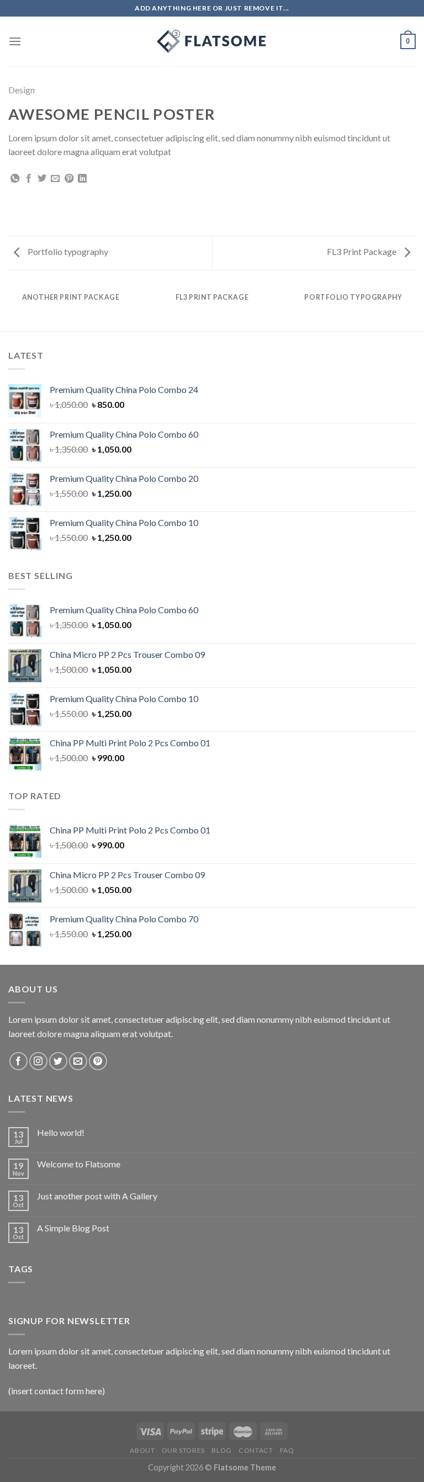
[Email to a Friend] (55, 179)
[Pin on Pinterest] (69, 179)
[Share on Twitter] (42, 179)
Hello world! (60, 1132)
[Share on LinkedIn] (82, 179)
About (142, 1450)
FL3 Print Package (362, 251)
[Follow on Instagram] (38, 1061)
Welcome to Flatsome (78, 1164)
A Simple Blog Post (73, 1228)
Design (21, 89)
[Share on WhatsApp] (14, 179)
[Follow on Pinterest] (98, 1061)
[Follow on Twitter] (58, 1061)
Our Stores (183, 1450)
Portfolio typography (67, 251)
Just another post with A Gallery (97, 1196)
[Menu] (15, 41)
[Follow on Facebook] (18, 1061)
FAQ (287, 1450)
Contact (256, 1450)
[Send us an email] (78, 1061)
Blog (221, 1450)
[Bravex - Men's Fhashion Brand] (212, 41)
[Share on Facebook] (28, 179)
